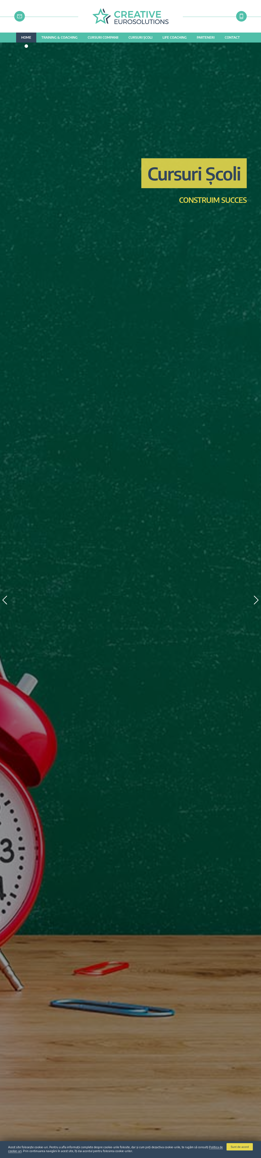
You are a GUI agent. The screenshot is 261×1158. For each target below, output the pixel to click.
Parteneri (206, 37)
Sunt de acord (240, 1146)
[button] (256, 600)
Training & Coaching (59, 37)
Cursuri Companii (103, 37)
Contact (232, 37)
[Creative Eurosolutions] (131, 22)
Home (26, 37)
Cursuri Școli (140, 37)
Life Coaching (175, 37)
